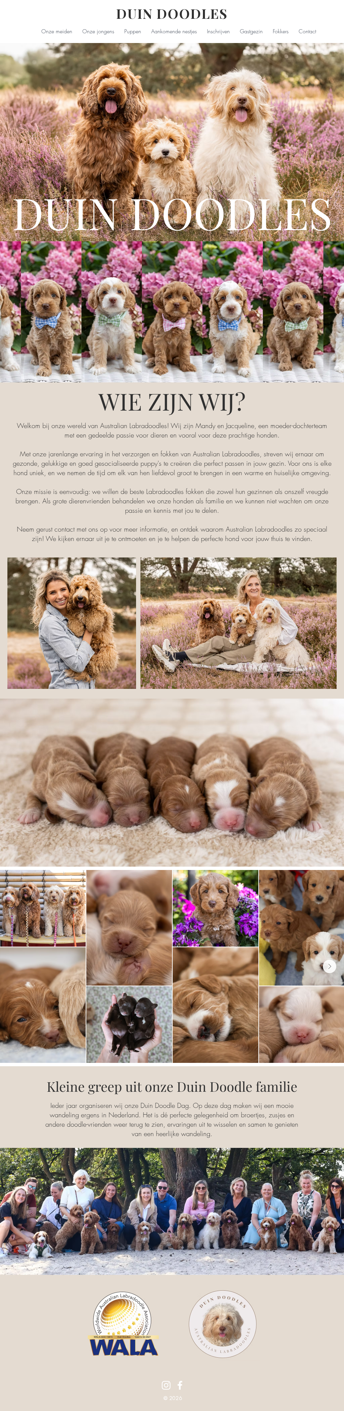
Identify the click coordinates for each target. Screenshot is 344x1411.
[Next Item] (329, 966)
